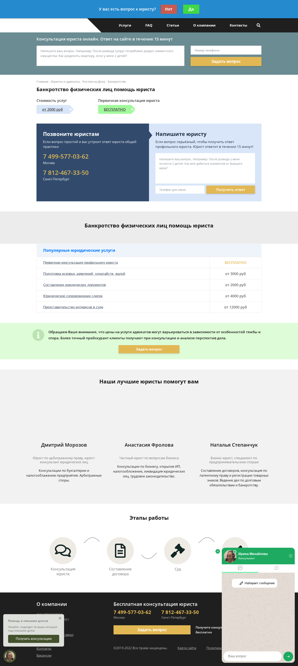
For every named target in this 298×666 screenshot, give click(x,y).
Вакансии (43, 655)
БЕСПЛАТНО (115, 109)
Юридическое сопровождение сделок (72, 296)
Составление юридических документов (74, 285)
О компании (204, 25)
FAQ (148, 25)
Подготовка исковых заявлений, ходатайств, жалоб (84, 274)
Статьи (173, 25)
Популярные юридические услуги (79, 250)
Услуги (125, 25)
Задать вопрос (226, 61)
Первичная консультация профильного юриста (80, 263)
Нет (169, 9)
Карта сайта (187, 648)
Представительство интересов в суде (73, 307)
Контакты (238, 25)
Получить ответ (230, 189)
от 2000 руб (52, 109)
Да (191, 9)
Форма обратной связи (54, 635)
